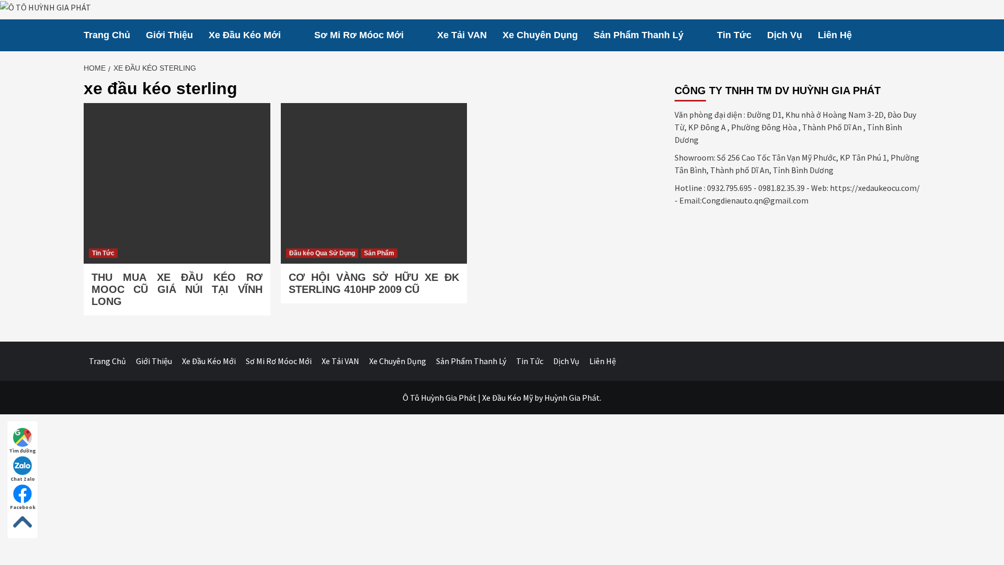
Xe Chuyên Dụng (540, 35)
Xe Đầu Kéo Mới (245, 35)
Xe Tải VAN (462, 35)
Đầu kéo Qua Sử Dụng (322, 253)
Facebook (23, 507)
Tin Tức (734, 35)
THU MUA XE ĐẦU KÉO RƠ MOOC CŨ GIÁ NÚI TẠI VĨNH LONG (177, 289)
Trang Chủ (107, 35)
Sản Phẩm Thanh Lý (638, 35)
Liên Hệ (835, 35)
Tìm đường (22, 450)
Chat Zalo (22, 479)
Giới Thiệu (169, 35)
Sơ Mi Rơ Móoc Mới (359, 35)
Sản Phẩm (379, 253)
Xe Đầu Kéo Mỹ (507, 397)
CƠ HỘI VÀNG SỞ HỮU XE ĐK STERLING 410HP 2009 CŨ (374, 283)
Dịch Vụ (784, 35)
